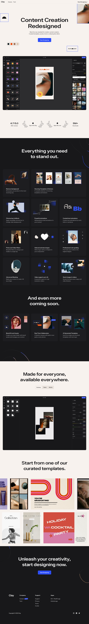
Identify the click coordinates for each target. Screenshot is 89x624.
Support (37, 599)
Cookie (37, 606)
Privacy (37, 601)
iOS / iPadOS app (55, 599)
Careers (10, 2)
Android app (54, 601)
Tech (14, 2)
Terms (37, 603)
